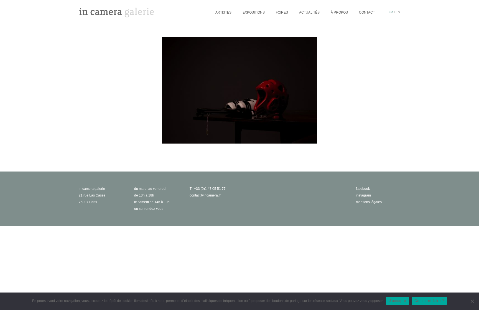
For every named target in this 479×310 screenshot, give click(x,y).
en (398, 12)
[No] (472, 301)
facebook (363, 189)
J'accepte (397, 300)
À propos (339, 12)
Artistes (223, 12)
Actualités (309, 12)
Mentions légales (369, 202)
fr (391, 12)
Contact (367, 12)
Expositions (254, 12)
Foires (282, 12)
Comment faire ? (429, 300)
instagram (363, 195)
